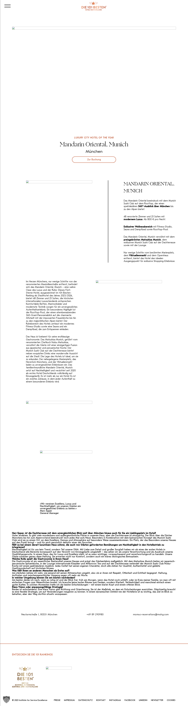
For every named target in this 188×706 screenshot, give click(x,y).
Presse (57, 700)
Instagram (115, 700)
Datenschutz (85, 700)
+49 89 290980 (95, 614)
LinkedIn (143, 700)
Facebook (130, 700)
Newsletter (157, 700)
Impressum (69, 700)
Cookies (171, 700)
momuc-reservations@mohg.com (151, 614)
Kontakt (101, 700)
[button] (6, 699)
